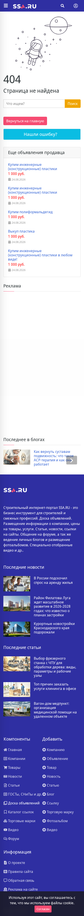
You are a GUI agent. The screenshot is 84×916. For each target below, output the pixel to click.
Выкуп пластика (21, 231)
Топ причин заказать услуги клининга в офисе (55, 686)
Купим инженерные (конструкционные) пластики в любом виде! (40, 255)
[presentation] (12, 460)
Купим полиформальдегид (30, 212)
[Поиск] (62, 6)
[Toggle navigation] (76, 6)
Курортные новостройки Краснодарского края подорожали (54, 628)
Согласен (43, 909)
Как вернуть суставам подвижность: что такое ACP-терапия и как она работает (54, 458)
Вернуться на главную (25, 121)
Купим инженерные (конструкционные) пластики (32, 167)
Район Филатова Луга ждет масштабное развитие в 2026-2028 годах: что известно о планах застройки (52, 606)
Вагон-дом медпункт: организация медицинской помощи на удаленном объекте (55, 710)
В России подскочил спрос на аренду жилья (53, 580)
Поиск (73, 103)
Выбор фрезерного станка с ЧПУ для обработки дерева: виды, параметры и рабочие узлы (55, 667)
